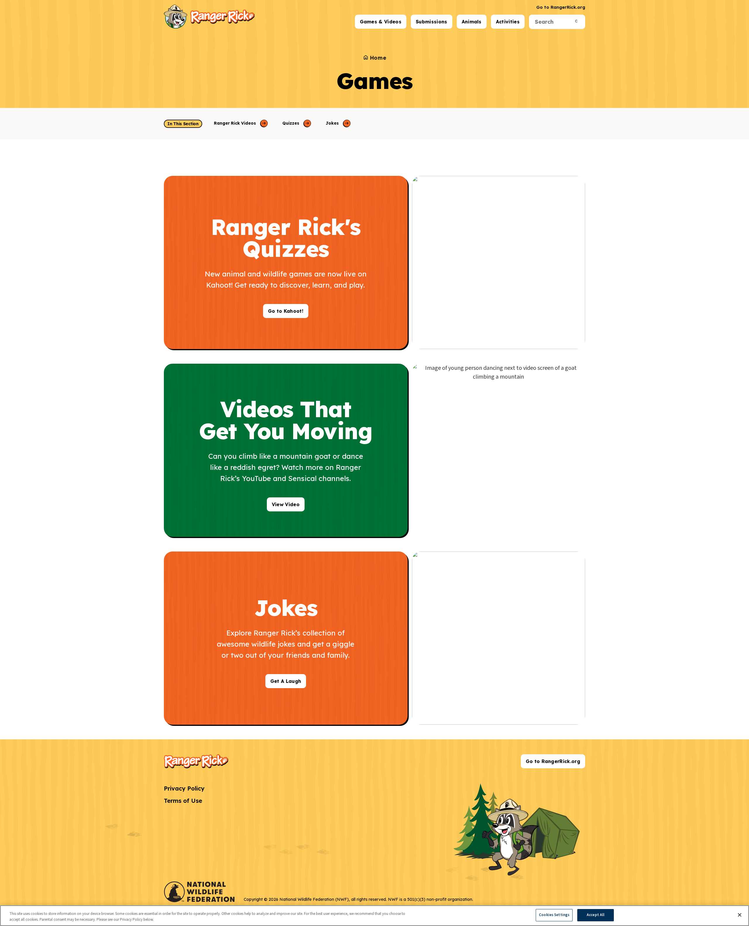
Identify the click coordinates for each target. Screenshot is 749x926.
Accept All (595, 915)
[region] (374, 915)
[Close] (739, 914)
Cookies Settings (554, 915)
